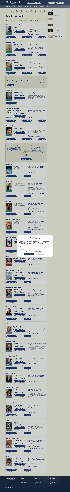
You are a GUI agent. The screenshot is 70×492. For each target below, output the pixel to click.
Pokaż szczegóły (41, 254)
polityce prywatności (37, 251)
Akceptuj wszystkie (29, 254)
